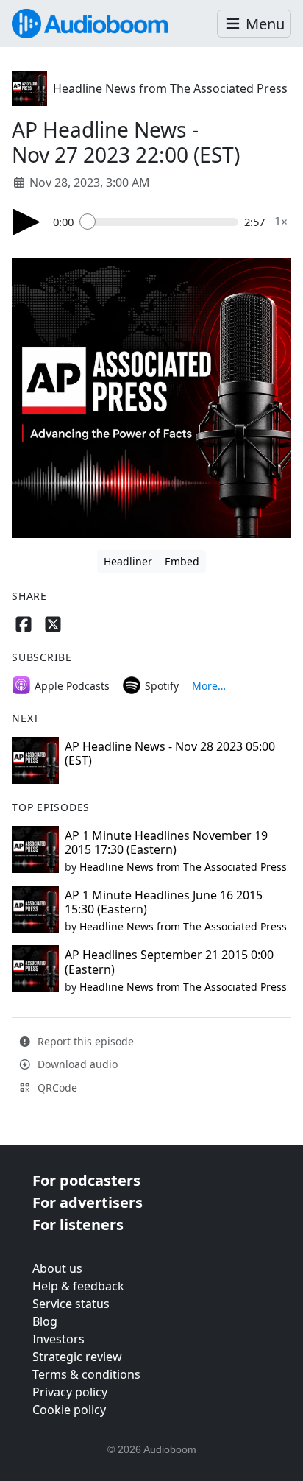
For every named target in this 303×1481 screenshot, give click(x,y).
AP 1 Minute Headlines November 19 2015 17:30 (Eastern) (166, 842)
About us (57, 1268)
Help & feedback (78, 1286)
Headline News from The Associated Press (170, 88)
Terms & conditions (86, 1374)
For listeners (78, 1224)
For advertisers (87, 1202)
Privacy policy (69, 1392)
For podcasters (86, 1180)
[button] (254, 24)
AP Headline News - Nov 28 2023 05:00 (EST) (170, 753)
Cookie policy (69, 1410)
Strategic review (77, 1357)
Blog (44, 1321)
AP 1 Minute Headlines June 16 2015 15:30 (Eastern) (164, 902)
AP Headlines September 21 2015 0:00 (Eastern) (169, 962)
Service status (71, 1304)
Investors (58, 1339)
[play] (26, 222)
